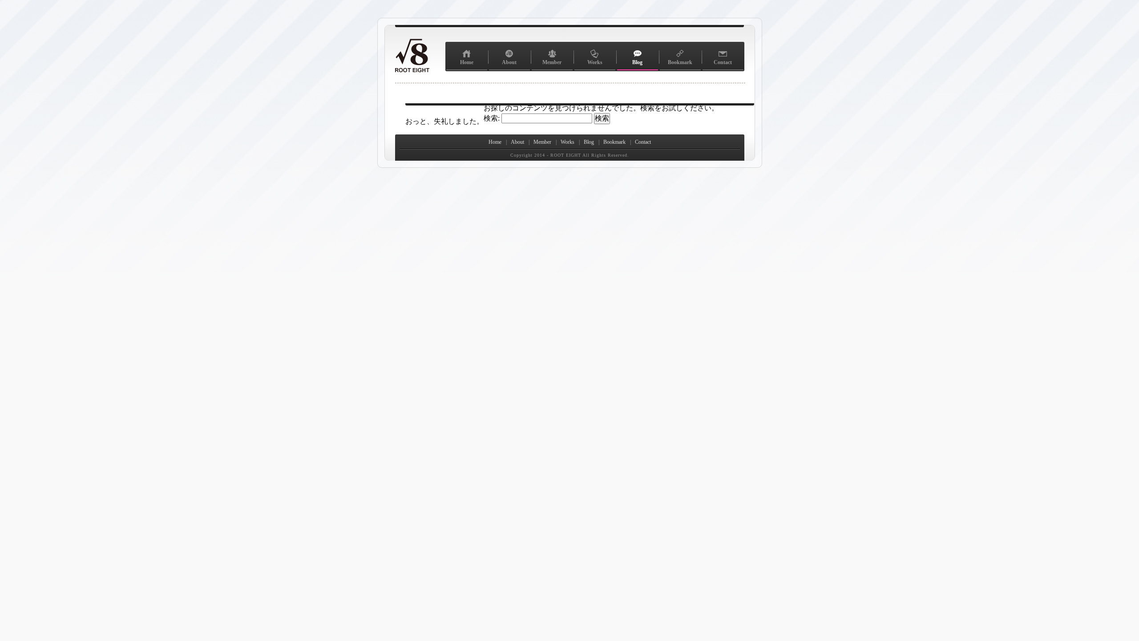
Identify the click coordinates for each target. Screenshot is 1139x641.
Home (466, 62)
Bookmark (680, 62)
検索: (492, 118)
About (509, 62)
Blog (637, 62)
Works (594, 62)
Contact (723, 62)
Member (551, 62)
